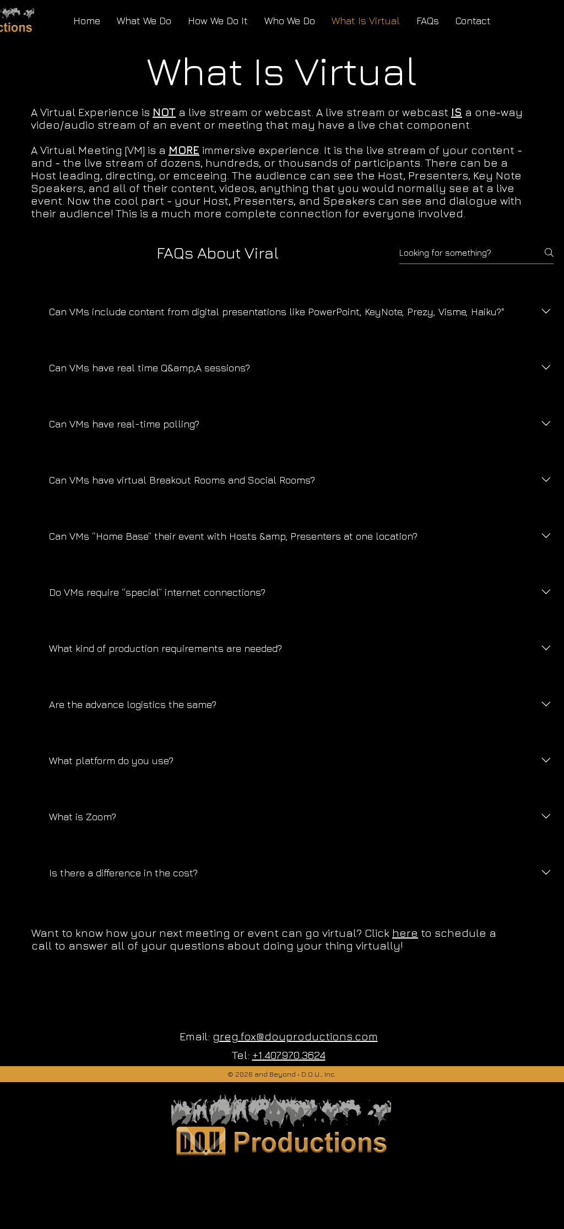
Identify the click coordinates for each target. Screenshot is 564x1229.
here (405, 932)
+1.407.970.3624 (289, 1055)
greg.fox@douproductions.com (295, 1036)
